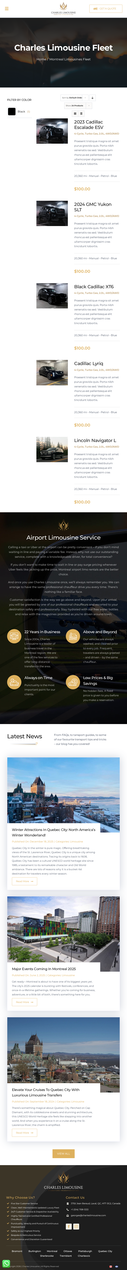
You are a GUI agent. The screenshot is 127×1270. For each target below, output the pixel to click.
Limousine (76, 841)
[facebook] (69, 1227)
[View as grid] (75, 114)
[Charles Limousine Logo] (63, 1172)
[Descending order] (93, 98)
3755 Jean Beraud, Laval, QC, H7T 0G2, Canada (95, 1203)
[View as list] (81, 114)
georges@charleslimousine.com (88, 1215)
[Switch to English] (111, 1266)
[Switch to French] (117, 1266)
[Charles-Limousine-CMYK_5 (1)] (63, 2)
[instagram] (76, 1227)
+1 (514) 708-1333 (79, 1209)
